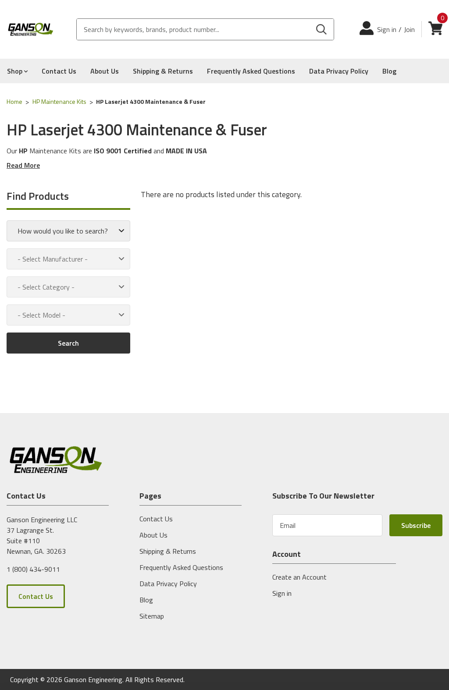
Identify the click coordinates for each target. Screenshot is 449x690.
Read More (23, 165)
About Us (104, 71)
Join (409, 29)
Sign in (386, 29)
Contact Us (59, 71)
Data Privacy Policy (338, 71)
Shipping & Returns (163, 71)
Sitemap (151, 616)
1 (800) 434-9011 (33, 568)
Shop (15, 71)
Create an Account (299, 577)
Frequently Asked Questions (251, 71)
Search (68, 343)
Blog (389, 71)
